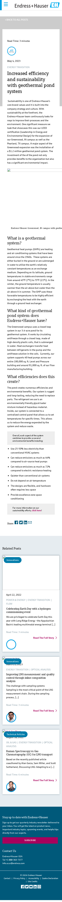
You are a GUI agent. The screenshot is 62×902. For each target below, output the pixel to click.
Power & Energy (15, 600)
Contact (7, 878)
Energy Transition (18, 67)
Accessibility (33, 878)
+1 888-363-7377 (14, 859)
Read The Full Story (43, 637)
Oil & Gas (11, 742)
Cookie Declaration (50, 878)
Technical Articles (16, 734)
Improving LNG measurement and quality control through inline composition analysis (30, 677)
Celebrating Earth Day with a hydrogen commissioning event (28, 610)
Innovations (13, 560)
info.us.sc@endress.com (13, 863)
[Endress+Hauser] (11, 54)
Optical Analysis (41, 669)
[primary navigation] (6, 4)
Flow (9, 603)
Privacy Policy (19, 878)
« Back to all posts (16, 19)
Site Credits (32, 881)
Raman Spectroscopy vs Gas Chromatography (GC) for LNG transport (29, 752)
